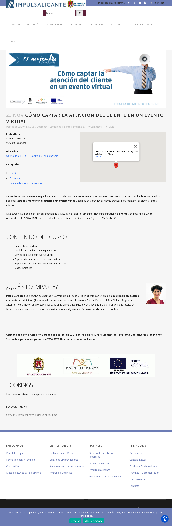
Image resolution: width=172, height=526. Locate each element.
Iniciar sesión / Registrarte (111, 2)
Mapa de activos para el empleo (23, 472)
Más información (94, 521)
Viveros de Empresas (61, 472)
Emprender (42, 126)
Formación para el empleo (20, 459)
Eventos (98, 156)
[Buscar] (79, 13)
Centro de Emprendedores (64, 459)
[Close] (135, 146)
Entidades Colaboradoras (143, 466)
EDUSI (31, 126)
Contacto (160, 2)
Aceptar (75, 521)
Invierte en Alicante (99, 469)
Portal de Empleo (15, 453)
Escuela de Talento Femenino (66, 126)
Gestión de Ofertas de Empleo (105, 476)
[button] (165, 519)
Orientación (12, 466)
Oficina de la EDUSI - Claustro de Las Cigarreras (32, 155)
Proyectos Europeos (100, 463)
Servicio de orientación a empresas (102, 454)
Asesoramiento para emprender (67, 466)
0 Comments (95, 126)
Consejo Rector (137, 459)
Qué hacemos (137, 453)
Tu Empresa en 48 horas (63, 453)
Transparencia (137, 479)
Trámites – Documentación (144, 472)
